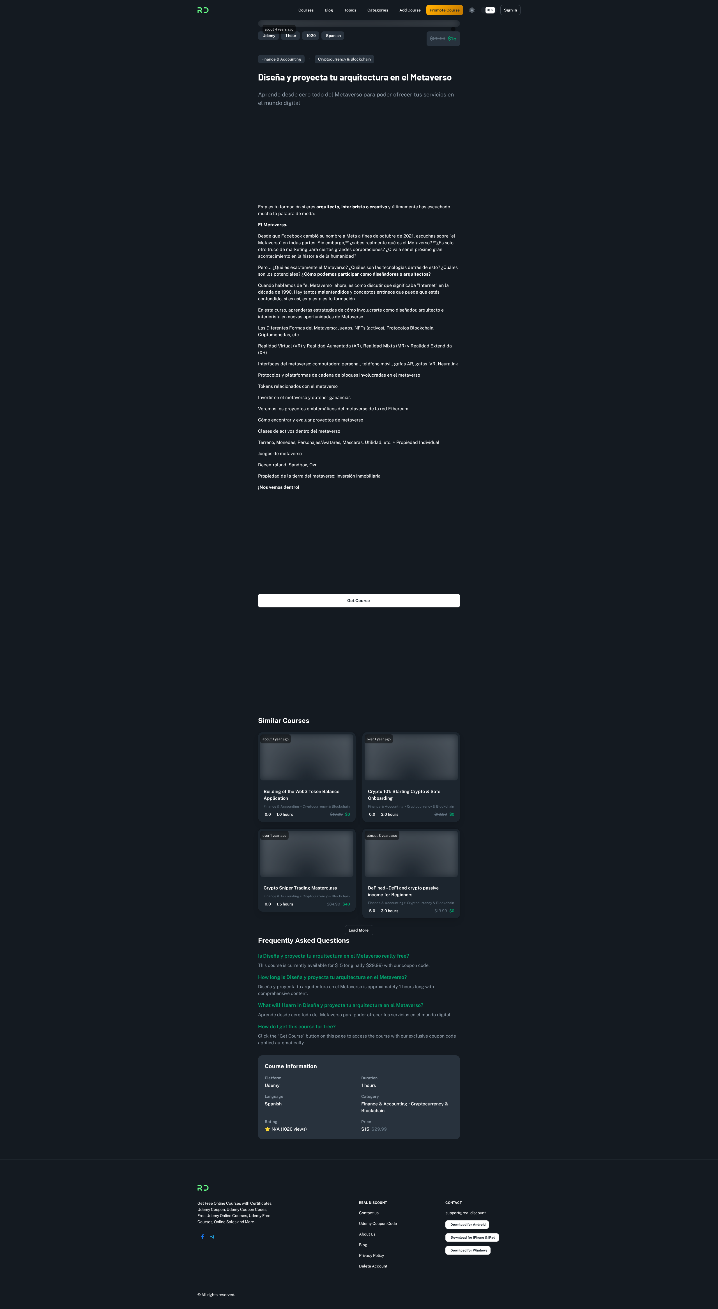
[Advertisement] (359, 153)
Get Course (358, 600)
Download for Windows (468, 1250)
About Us (367, 1234)
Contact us (369, 1213)
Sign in (510, 10)
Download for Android (467, 1225)
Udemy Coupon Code (378, 1223)
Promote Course (445, 10)
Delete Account (373, 1266)
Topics (350, 10)
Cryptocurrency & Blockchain (344, 59)
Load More (359, 930)
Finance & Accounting (281, 59)
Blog (329, 10)
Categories (377, 10)
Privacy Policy (371, 1255)
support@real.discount (465, 1213)
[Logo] (203, 10)
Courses (306, 10)
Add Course (410, 10)
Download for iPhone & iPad (473, 1237)
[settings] (472, 10)
